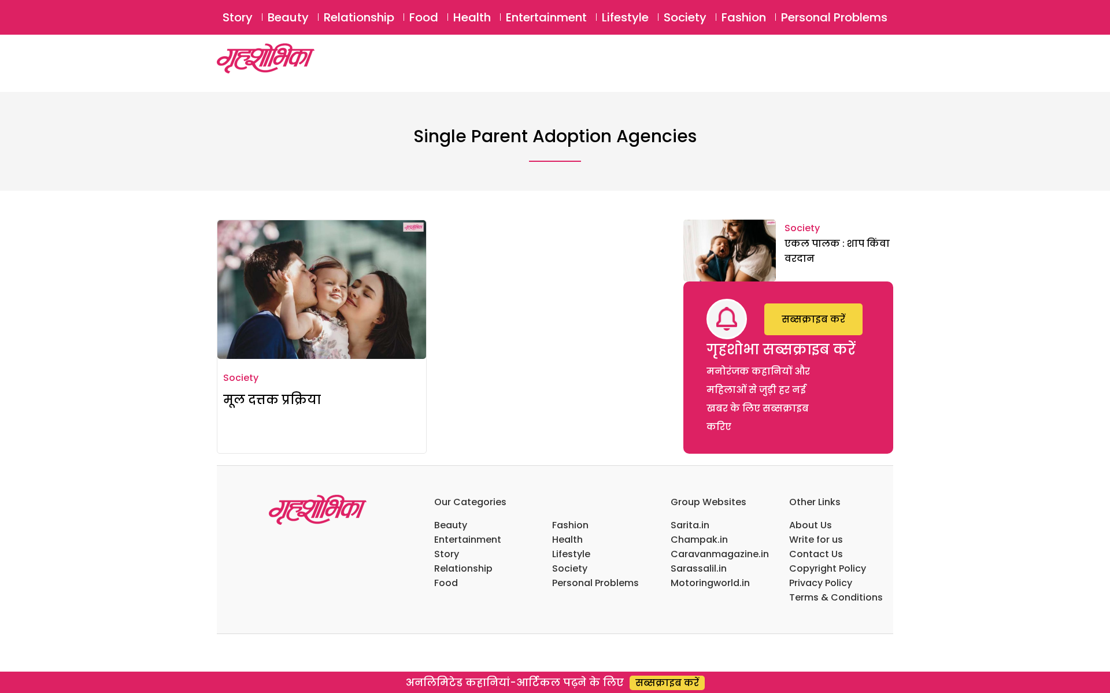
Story (238, 17)
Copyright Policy (827, 568)
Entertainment (546, 17)
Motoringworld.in (710, 583)
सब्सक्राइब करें (813, 319)
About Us (810, 525)
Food (423, 17)
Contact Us (816, 554)
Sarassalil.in (699, 568)
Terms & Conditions (836, 597)
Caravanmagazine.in (720, 554)
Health (472, 17)
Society (685, 17)
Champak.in (699, 539)
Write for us (816, 539)
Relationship (359, 17)
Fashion (744, 17)
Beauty (288, 17)
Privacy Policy (820, 583)
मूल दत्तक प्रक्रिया (272, 399)
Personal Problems (834, 17)
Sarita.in (690, 525)
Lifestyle (625, 17)
